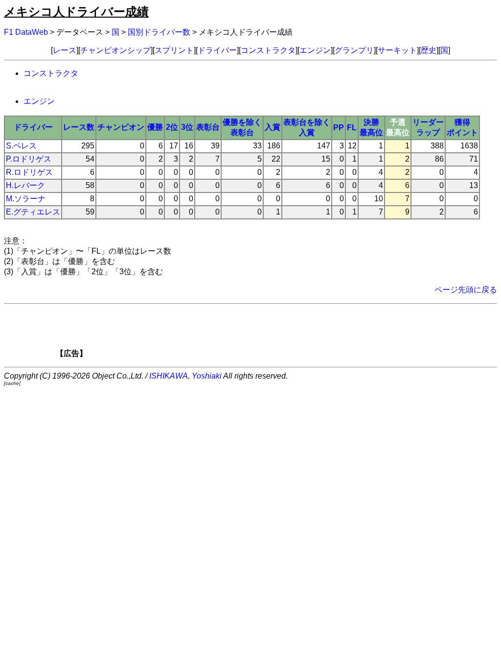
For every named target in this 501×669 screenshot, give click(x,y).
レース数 (78, 127)
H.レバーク (25, 185)
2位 (172, 127)
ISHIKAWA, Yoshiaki (185, 376)
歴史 (428, 50)
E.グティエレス (33, 212)
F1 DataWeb (26, 32)
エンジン (315, 50)
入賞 (272, 127)
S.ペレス (21, 146)
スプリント (174, 50)
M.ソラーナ (26, 198)
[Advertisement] (267, 334)
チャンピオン (120, 127)
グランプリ (354, 50)
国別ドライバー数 (159, 32)
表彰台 (208, 127)
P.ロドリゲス (28, 159)
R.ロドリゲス (29, 172)
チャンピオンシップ (115, 50)
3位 (187, 127)
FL (352, 127)
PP (338, 127)
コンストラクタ (268, 50)
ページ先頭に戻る (465, 290)
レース (64, 50)
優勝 (155, 127)
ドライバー (217, 50)
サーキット (397, 50)
